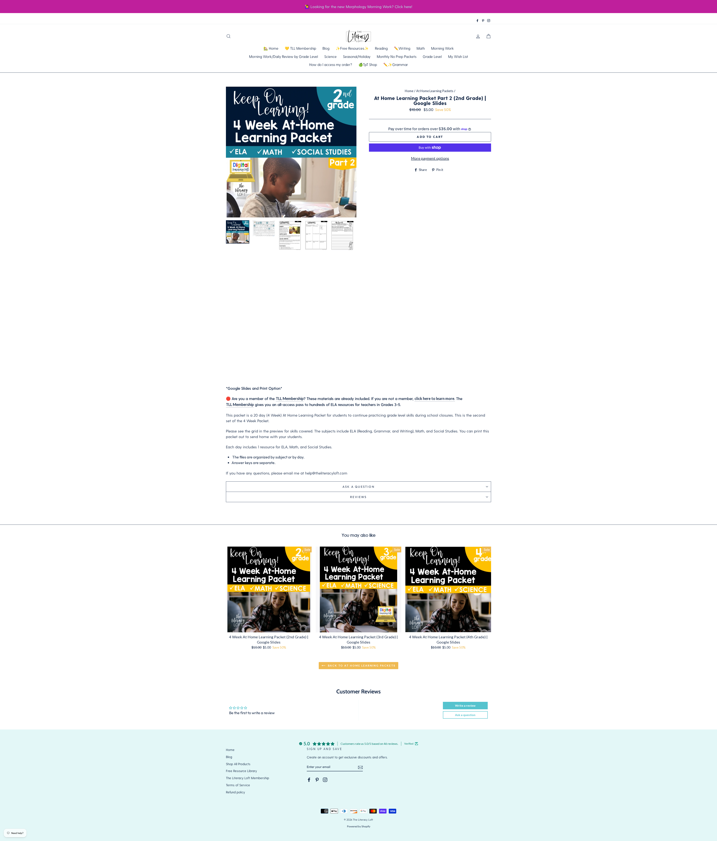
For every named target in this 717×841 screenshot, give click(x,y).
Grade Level (432, 56)
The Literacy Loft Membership (247, 778)
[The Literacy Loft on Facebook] (309, 779)
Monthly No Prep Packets (396, 56)
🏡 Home (270, 48)
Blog (325, 48)
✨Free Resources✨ (352, 48)
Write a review (465, 705)
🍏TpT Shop (367, 64)
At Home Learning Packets (434, 91)
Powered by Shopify (358, 826)
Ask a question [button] (465, 715)
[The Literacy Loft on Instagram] (325, 779)
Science (330, 56)
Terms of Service (238, 785)
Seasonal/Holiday (356, 56)
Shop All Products (238, 764)
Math (421, 48)
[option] (291, 152)
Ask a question (358, 486)
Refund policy (235, 792)
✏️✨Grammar (395, 64)
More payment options (430, 158)
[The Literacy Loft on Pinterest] (317, 779)
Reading (381, 48)
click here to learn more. (435, 398)
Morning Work (442, 48)
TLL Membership (290, 398)
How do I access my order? (330, 64)
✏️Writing (402, 48)
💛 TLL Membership (300, 48)
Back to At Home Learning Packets (361, 665)
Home (409, 91)
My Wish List (458, 56)
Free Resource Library (241, 771)
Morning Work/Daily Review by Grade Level (283, 56)
